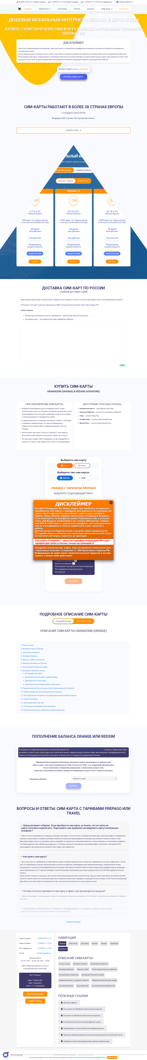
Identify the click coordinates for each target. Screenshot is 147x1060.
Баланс (104, 943)
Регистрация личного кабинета (104, 969)
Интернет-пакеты (80, 964)
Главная (62, 943)
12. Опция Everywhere (29, 699)
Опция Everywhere (66, 986)
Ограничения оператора (68, 975)
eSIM (83, 478)
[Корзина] (19, 9)
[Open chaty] (5, 1055)
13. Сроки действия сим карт (32, 703)
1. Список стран (27, 645)
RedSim (83, 465)
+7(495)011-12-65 (44, 943)
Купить (95, 943)
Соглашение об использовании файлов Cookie (90, 1057)
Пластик (66, 478)
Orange (66, 465)
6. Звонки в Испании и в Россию (34, 663)
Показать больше (73, 922)
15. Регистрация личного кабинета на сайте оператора (42, 710)
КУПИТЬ (35, 262)
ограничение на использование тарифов (85, 750)
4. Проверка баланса (29, 656)
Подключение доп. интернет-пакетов (74, 980)
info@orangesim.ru (44, 953)
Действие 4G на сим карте (35, 681)
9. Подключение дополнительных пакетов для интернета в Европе (47, 688)
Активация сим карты (33, 673)
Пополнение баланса (38, 779)
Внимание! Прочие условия (93, 975)
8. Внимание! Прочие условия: (33, 671)
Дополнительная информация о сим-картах (42, 684)
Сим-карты (73, 943)
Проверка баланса (66, 969)
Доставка (85, 943)
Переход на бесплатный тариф (104, 980)
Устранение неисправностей (103, 986)
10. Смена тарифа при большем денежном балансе (41, 692)
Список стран (64, 964)
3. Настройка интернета (30, 652)
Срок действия (82, 986)
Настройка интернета (99, 964)
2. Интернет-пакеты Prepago (32, 649)
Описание (114, 943)
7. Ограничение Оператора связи (34, 667)
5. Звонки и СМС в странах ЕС (33, 660)
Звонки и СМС (83, 969)
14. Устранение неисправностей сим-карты (38, 706)
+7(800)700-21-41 (44, 938)
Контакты (63, 949)
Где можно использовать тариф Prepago (41, 677)
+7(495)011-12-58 (44, 948)
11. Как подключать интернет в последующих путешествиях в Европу (48, 695)
